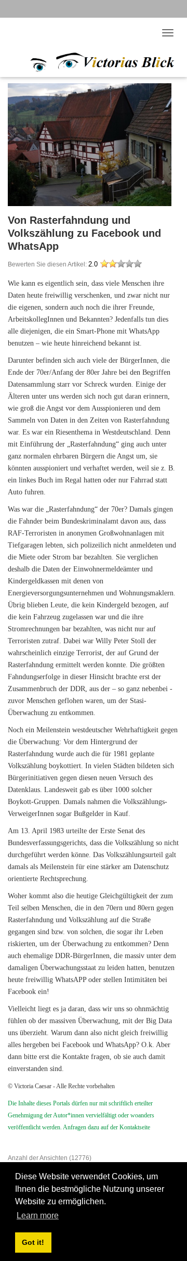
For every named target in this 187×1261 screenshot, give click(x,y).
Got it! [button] (33, 1242)
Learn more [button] (38, 1215)
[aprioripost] (91, 61)
